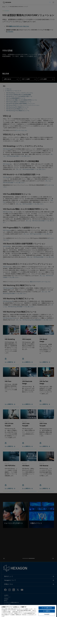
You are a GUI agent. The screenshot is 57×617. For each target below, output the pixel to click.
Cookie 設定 (46, 614)
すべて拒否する (46, 611)
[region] (28, 611)
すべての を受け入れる (47, 607)
